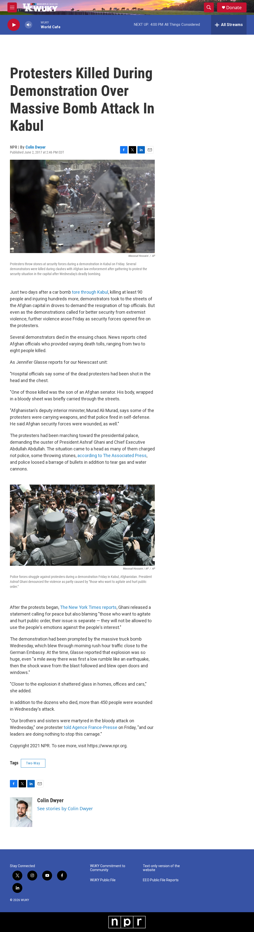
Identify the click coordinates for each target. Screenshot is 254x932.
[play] (14, 25)
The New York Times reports (88, 607)
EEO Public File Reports (161, 880)
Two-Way (33, 763)
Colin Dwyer (36, 147)
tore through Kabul (90, 292)
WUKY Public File (103, 880)
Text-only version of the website (161, 868)
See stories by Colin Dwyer (65, 808)
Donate (234, 7)
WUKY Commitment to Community (107, 868)
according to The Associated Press (112, 455)
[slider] (36, 24)
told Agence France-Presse (90, 727)
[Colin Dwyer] (21, 812)
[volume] (28, 24)
